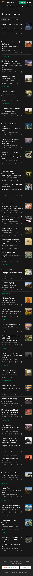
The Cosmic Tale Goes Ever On (11, 507)
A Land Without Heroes (10, 109)
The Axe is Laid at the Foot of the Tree (11, 186)
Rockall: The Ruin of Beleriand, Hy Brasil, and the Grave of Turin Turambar (11, 440)
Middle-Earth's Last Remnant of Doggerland (10, 62)
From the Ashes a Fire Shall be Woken (11, 491)
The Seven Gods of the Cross (10, 125)
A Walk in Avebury (7, 401)
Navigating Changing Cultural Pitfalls (10, 256)
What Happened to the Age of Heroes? (11, 337)
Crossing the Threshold (10, 353)
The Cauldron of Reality (10, 325)
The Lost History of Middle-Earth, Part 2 (11, 524)
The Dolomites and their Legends (11, 29)
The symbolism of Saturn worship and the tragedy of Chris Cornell (12, 175)
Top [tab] (9, 19)
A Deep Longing (7, 283)
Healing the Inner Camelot (11, 217)
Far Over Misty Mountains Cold (11, 25)
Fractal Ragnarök (8, 92)
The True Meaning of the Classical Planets (12, 129)
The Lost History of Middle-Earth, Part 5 (11, 66)
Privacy (22, 561)
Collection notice (16, 563)
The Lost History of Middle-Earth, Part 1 (11, 545)
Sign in (29, 2)
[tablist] (10, 19)
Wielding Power (7, 298)
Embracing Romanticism (9, 285)
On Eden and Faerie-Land (9, 373)
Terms (27, 561)
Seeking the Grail (8, 76)
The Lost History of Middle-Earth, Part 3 (11, 446)
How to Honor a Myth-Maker (10, 153)
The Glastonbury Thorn (10, 473)
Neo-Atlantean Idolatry (10, 410)
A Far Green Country (9, 370)
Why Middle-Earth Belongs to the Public (11, 157)
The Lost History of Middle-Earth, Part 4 (11, 389)
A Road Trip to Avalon (8, 79)
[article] (16, 28)
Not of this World (8, 253)
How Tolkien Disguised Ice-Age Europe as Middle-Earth (12, 540)
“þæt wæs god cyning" (8, 300)
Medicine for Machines (10, 239)
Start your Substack (11, 568)
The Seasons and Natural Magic (11, 312)
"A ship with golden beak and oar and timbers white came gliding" (11, 273)
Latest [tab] (4, 19)
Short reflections (6, 230)
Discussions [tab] (15, 19)
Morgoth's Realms (8, 386)
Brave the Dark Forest (10, 139)
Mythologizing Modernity (11, 505)
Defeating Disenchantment (9, 340)
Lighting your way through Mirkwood (9, 459)
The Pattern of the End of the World (10, 95)
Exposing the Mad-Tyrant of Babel (10, 47)
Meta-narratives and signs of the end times (11, 190)
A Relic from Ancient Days (9, 475)
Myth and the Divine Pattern (10, 327)
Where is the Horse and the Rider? (10, 428)
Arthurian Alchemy (7, 219)
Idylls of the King (7, 488)
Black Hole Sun (7, 171)
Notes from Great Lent (10, 228)
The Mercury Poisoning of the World (11, 43)
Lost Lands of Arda (8, 520)
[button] (3, 6)
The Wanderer (7, 425)
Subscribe (22, 2)
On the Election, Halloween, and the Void (11, 356)
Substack (7, 572)
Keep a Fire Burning (9, 456)
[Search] (30, 19)
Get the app (25, 568)
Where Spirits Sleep (9, 399)
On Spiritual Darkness (8, 111)
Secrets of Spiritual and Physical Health (11, 243)
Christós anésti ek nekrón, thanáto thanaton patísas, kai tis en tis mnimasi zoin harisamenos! (12, 207)
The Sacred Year (7, 309)
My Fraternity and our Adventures (8, 142)
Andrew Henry (10, 31)
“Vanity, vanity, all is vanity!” (10, 412)
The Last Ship (6, 270)
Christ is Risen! (7, 204)
